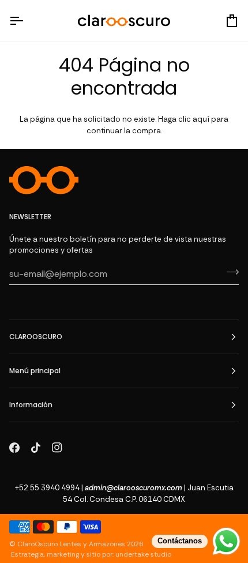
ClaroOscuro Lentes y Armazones (71, 544)
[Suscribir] (229, 272)
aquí (201, 119)
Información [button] (30, 405)
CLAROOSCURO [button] (35, 336)
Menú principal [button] (35, 371)
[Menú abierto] (26, 21)
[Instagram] (57, 447)
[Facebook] (14, 447)
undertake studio (143, 554)
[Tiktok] (35, 447)
